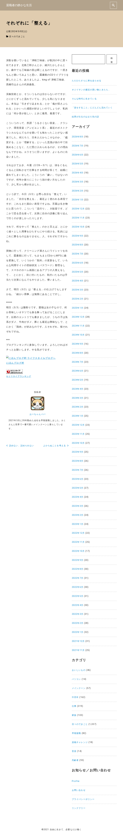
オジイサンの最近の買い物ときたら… (91, 89)
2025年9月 (77, 236)
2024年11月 (78, 326)
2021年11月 (78, 650)
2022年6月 (77, 587)
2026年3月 (77, 182)
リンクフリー (79, 808)
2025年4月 (77, 281)
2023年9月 (77, 452)
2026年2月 (77, 191)
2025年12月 (78, 208)
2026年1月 (77, 199)
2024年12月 (78, 317)
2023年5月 (77, 488)
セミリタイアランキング (18, 376)
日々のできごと (17, 36)
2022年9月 (77, 560)
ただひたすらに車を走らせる (86, 80)
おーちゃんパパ (37, 414)
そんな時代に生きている (84, 98)
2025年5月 (77, 272)
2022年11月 (78, 542)
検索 (112, 60)
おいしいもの (79, 670)
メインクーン (79, 688)
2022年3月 (77, 614)
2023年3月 (77, 506)
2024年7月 (77, 362)
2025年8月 (77, 244)
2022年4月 (77, 605)
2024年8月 (77, 353)
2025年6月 (77, 263)
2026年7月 (77, 145)
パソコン (76, 679)
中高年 (75, 697)
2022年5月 (77, 596)
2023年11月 (78, 434)
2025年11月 (78, 218)
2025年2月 (77, 299)
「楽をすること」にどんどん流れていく (92, 107)
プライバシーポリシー (83, 799)
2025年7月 (77, 254)
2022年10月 (78, 551)
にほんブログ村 (15, 362)
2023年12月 (78, 425)
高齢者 (75, 760)
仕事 (74, 706)
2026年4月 (77, 172)
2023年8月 (77, 461)
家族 (74, 715)
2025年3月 (77, 290)
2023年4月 (77, 497)
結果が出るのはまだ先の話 (85, 116)
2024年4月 (77, 389)
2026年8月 (77, 136)
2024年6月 (77, 371)
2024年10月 (78, 335)
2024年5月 (77, 380)
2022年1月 (77, 632)
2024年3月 (77, 398)
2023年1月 (77, 524)
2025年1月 (77, 308)
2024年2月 (77, 407)
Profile (76, 781)
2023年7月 (77, 470)
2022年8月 (77, 569)
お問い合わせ (79, 790)
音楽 (74, 751)
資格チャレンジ (80, 742)
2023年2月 (77, 515)
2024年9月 (77, 344)
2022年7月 (77, 578)
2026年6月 (77, 155)
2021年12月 (78, 641)
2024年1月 (77, 416)
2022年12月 (78, 533)
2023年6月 (77, 479)
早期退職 (76, 733)
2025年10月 (78, 227)
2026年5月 (77, 163)
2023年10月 (78, 443)
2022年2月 (77, 623)
